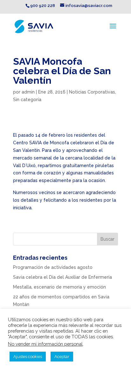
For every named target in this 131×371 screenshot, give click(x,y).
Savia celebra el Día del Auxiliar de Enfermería (62, 277)
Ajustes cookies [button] (27, 356)
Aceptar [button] (61, 356)
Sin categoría (27, 99)
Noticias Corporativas (92, 91)
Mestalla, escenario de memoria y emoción (59, 287)
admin (28, 91)
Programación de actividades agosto (53, 267)
